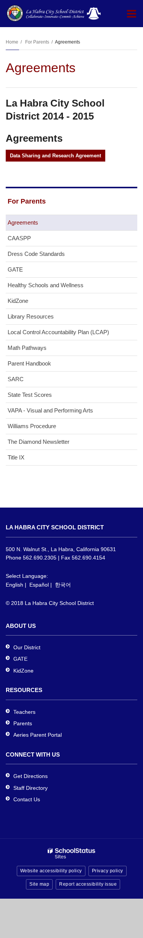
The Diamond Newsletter (38, 441)
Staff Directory (30, 788)
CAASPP (19, 238)
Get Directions (30, 776)
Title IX (16, 457)
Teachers (24, 712)
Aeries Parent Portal (37, 735)
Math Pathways (27, 347)
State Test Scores (30, 394)
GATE (15, 269)
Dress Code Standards (36, 254)
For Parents (37, 42)
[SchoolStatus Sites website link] (71, 853)
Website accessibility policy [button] (51, 870)
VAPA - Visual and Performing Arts (50, 410)
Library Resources (31, 316)
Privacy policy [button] (107, 870)
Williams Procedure (32, 426)
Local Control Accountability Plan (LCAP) (58, 332)
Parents (22, 723)
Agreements (23, 222)
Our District (26, 647)
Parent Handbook (29, 363)
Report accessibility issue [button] (88, 884)
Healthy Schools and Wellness (46, 285)
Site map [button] (39, 884)
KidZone (18, 301)
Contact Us (26, 799)
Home (12, 42)
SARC (16, 379)
